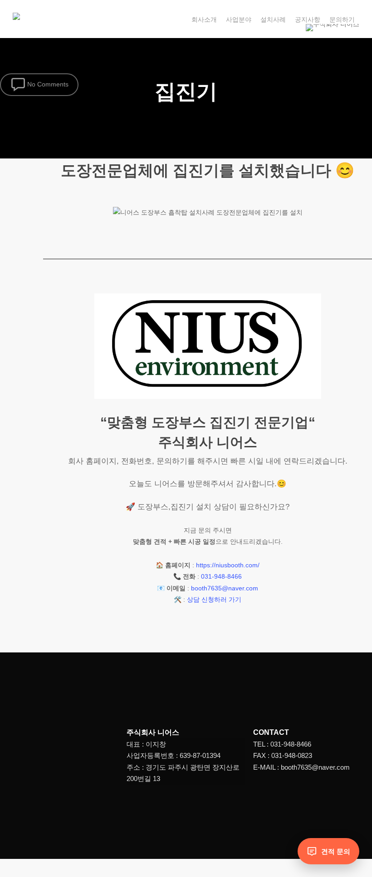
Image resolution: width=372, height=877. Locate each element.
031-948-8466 (221, 576)
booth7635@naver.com (224, 588)
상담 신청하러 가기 (214, 599)
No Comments (47, 83)
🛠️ (177, 599)
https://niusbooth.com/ (227, 565)
